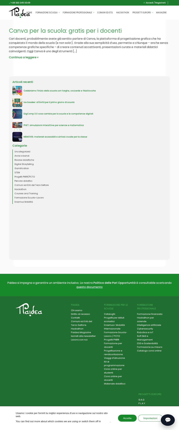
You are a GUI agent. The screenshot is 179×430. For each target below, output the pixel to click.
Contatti (75, 317)
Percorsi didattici (23, 180)
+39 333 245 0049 (20, 2)
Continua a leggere (22, 57)
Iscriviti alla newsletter (83, 336)
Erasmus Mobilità (24, 201)
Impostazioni (150, 418)
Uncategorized (22, 151)
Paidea (75, 305)
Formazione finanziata (149, 314)
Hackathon (122, 12)
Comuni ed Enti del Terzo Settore (32, 185)
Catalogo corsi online (149, 350)
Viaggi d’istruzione (114, 358)
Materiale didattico (115, 383)
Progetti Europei (142, 12)
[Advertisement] (89, 231)
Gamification (22, 168)
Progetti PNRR (111, 339)
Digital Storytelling (24, 164)
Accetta (127, 418)
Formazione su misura (149, 347)
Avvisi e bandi (22, 155)
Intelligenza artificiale (149, 325)
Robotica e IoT (145, 332)
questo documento (89, 287)
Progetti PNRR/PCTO (25, 176)
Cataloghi (109, 314)
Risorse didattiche (24, 159)
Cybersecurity (145, 328)
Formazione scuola (47, 12)
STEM (17, 172)
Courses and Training (26, 193)
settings (106, 421)
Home (29, 12)
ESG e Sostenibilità (147, 343)
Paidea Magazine (81, 332)
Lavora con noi (79, 339)
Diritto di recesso (80, 314)
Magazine (161, 12)
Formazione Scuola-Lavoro (29, 197)
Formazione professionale (77, 12)
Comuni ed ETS (105, 12)
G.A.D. (141, 399)
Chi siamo (76, 310)
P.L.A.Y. (142, 403)
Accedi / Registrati (155, 2)
